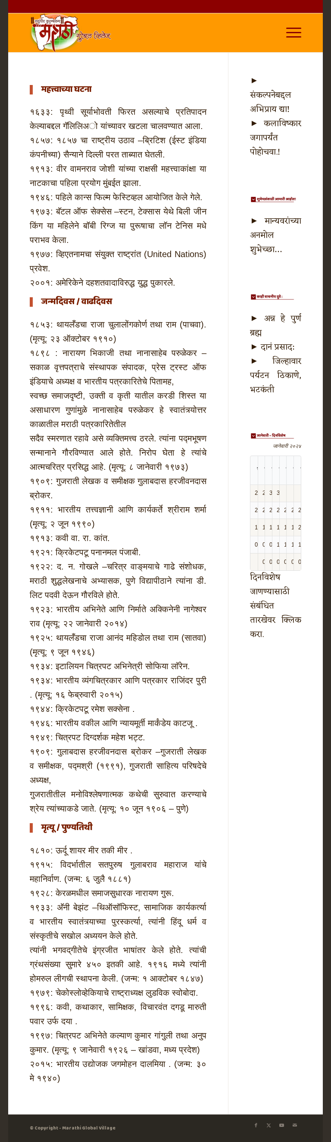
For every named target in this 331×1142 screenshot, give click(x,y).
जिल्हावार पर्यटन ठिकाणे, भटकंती (275, 376)
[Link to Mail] (294, 1125)
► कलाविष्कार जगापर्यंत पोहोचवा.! (275, 138)
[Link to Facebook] (256, 1125)
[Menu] (289, 32)
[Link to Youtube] (281, 1125)
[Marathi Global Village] (72, 32)
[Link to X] (268, 1125)
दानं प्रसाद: (277, 347)
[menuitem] (289, 32)
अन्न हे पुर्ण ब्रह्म (275, 326)
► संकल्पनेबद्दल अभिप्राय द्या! (270, 95)
